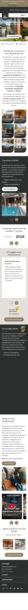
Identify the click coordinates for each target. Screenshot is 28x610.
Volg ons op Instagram (14, 555)
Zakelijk (12, 10)
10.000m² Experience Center (12, 98)
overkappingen (19, 86)
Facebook (6, 588)
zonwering (10, 91)
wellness (18, 91)
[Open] (8, 544)
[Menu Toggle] (23, 15)
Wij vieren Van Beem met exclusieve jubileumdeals (13, 3)
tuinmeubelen (9, 88)
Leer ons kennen (9, 463)
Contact (5, 575)
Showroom (24, 10)
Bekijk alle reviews (7, 571)
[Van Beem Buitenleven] (5, 16)
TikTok (14, 588)
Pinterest (10, 588)
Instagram (3, 588)
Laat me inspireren (10, 189)
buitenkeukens (18, 88)
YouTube (18, 588)
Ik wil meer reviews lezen (14, 319)
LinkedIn (21, 588)
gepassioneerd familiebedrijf (12, 75)
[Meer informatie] (14, 29)
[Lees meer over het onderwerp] (8, 117)
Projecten (17, 10)
